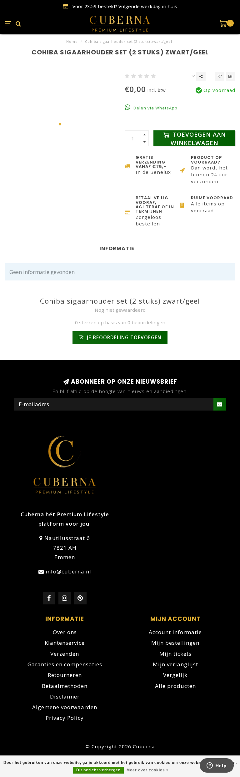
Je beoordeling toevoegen (123, 337)
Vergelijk (175, 675)
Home (72, 41)
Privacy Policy (65, 717)
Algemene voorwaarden (64, 707)
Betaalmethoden (65, 685)
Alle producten (175, 685)
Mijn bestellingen (175, 642)
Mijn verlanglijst (175, 664)
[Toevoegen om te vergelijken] (230, 76)
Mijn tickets (175, 653)
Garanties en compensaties (65, 664)
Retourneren (65, 675)
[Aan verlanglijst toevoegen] (219, 76)
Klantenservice (65, 642)
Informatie (116, 248)
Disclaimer (65, 696)
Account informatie (175, 632)
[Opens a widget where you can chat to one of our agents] (216, 766)
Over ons (65, 632)
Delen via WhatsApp (155, 108)
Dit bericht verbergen (98, 770)
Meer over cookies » (148, 770)
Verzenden (64, 653)
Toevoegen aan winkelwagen (198, 138)
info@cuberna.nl (68, 571)
